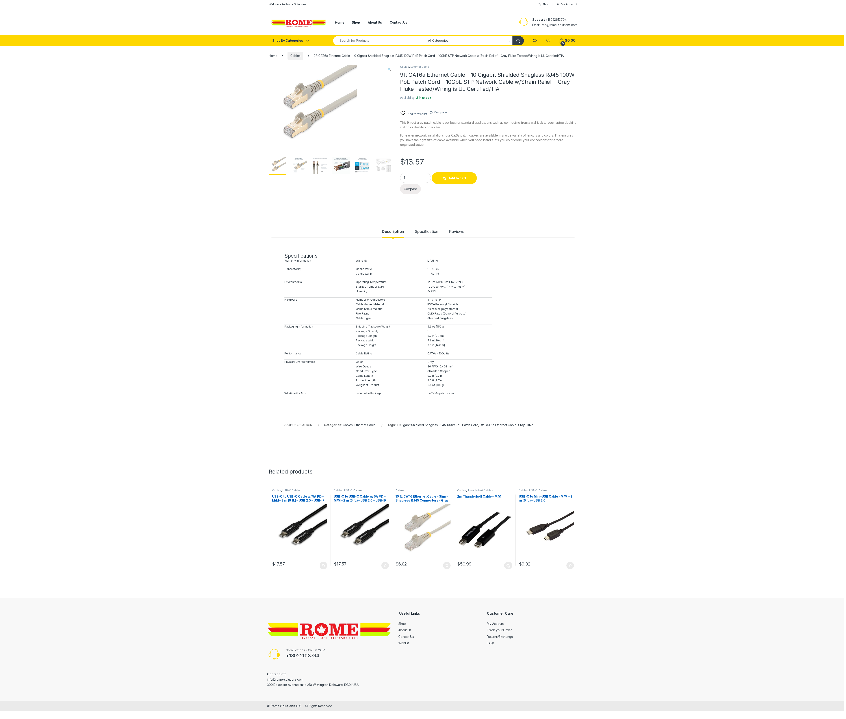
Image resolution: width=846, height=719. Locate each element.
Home (339, 22)
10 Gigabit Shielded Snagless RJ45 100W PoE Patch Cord (437, 425)
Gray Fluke (526, 425)
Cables (295, 56)
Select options (507, 565)
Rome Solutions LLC (286, 706)
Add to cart (457, 178)
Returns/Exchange (500, 636)
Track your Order (499, 630)
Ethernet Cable (419, 66)
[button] (389, 69)
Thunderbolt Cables (480, 490)
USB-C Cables (291, 490)
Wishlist (403, 643)
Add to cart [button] (323, 565)
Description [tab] (393, 232)
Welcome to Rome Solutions (287, 4)
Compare (440, 112)
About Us (375, 22)
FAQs (490, 643)
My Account (569, 4)
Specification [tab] (426, 232)
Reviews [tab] (456, 232)
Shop (545, 4)
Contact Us (398, 22)
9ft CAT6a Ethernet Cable (498, 425)
